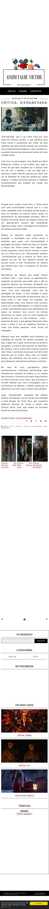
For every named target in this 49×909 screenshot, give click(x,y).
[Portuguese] (25, 811)
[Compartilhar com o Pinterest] (46, 421)
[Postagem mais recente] (2, 619)
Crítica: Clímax (24, 735)
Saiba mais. (7, 907)
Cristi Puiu (9, 426)
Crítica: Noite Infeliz (24, 796)
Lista (35, 657)
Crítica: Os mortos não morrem (8, 465)
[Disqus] (24, 504)
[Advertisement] (24, 28)
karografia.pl (40, 894)
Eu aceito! (39, 903)
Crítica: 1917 (24, 766)
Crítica (19, 426)
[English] (21, 811)
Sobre (23, 91)
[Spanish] (28, 811)
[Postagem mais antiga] (47, 619)
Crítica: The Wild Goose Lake (24, 465)
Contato (35, 91)
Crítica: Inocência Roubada (37, 465)
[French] (23, 811)
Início (12, 91)
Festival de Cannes (33, 426)
